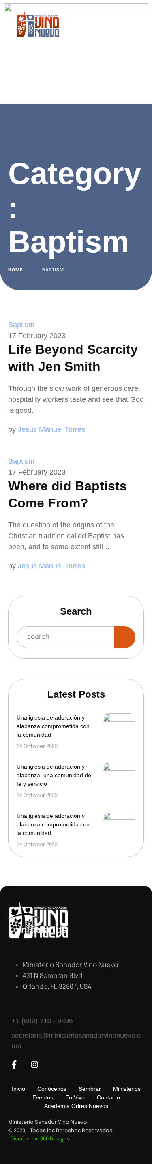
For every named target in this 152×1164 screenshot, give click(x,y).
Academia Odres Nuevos (76, 1106)
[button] (130, 1130)
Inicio (18, 1089)
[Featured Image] (119, 729)
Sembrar (90, 1089)
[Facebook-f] (14, 1064)
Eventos (42, 1097)
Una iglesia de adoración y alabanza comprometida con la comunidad (53, 726)
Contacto (108, 1097)
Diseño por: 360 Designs (39, 1139)
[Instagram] (34, 1064)
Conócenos (51, 1089)
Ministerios (127, 1089)
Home (15, 270)
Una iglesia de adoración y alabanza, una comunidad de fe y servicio (54, 775)
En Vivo (75, 1097)
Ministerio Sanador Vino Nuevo (47, 1122)
